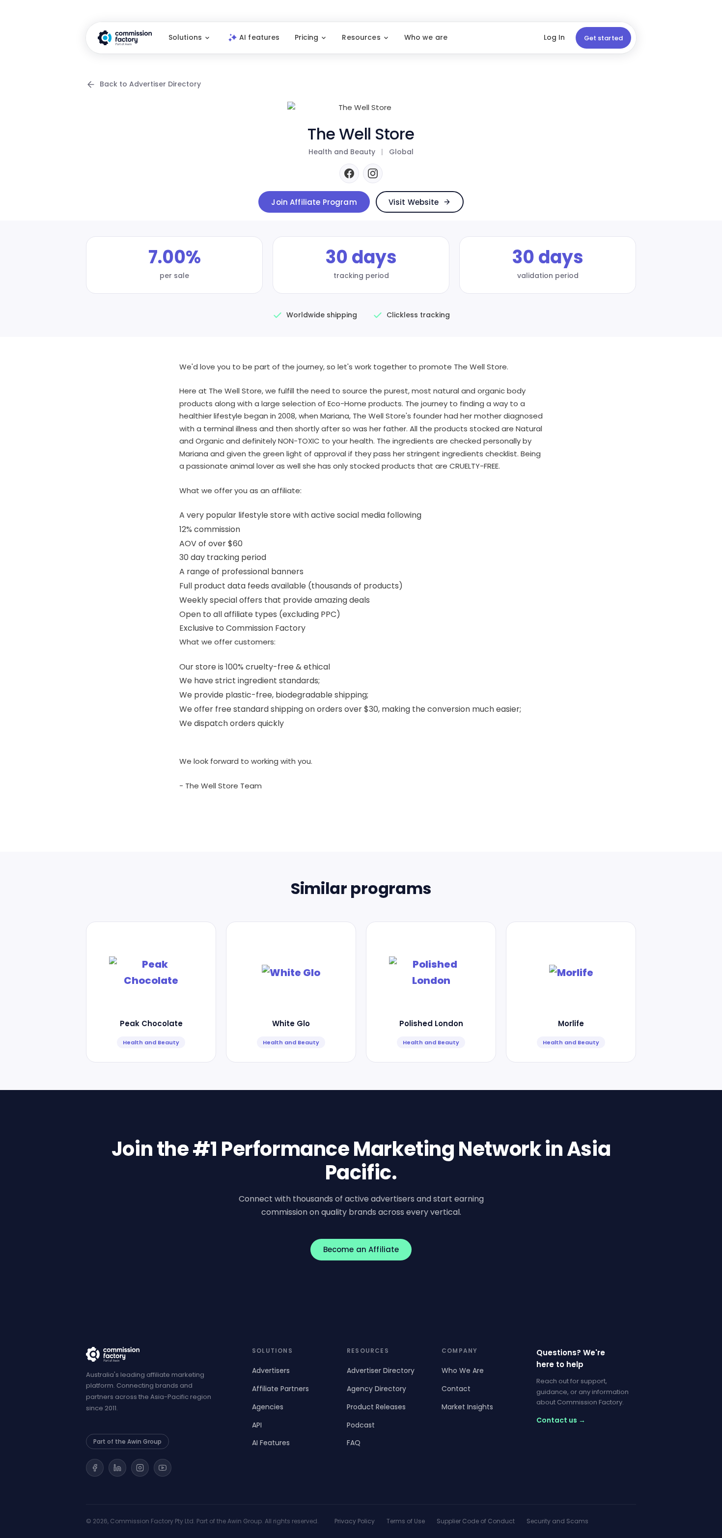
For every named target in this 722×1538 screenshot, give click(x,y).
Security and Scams (557, 1521)
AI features (259, 37)
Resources (361, 37)
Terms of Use (406, 1521)
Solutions (185, 37)
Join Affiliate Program (314, 202)
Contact (456, 1389)
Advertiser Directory (381, 1370)
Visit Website (414, 202)
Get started (603, 38)
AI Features (271, 1443)
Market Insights (467, 1407)
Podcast (361, 1425)
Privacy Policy (354, 1521)
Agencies (267, 1407)
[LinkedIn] (117, 1468)
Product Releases (376, 1407)
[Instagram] (373, 173)
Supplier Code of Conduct (476, 1521)
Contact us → (560, 1420)
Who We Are (463, 1370)
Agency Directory (376, 1389)
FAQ (354, 1443)
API (257, 1425)
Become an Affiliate (361, 1249)
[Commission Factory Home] (125, 37)
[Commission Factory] (157, 1354)
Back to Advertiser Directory (150, 84)
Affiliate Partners (280, 1389)
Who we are (425, 37)
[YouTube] (162, 1468)
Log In (554, 37)
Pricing (307, 37)
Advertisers (271, 1370)
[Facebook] (349, 173)
